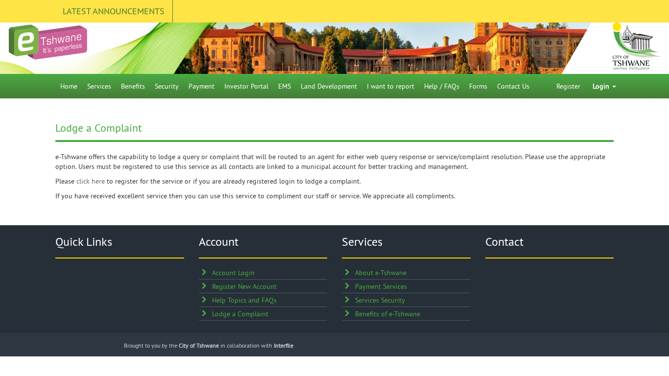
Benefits (133, 86)
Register (568, 86)
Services (99, 86)
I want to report (390, 86)
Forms (478, 86)
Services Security (380, 300)
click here (90, 181)
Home (68, 86)
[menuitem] (68, 86)
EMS (284, 86)
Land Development (329, 86)
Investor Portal (246, 86)
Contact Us (513, 86)
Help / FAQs (441, 86)
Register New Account (244, 286)
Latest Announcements (114, 11)
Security (167, 86)
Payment (202, 86)
